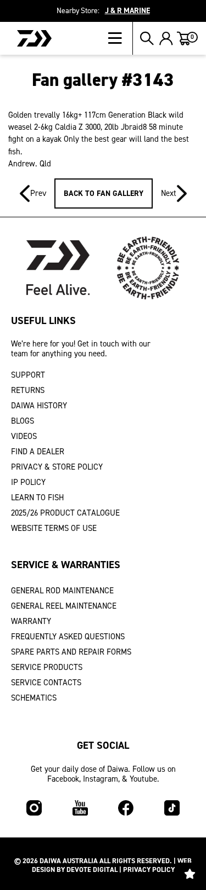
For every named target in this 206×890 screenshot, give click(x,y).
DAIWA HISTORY (39, 405)
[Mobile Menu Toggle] (120, 38)
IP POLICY (28, 482)
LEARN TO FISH (37, 497)
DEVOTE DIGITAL (92, 869)
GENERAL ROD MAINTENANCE (62, 590)
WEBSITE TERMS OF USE (54, 528)
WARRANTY (31, 621)
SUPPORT (28, 374)
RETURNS (27, 390)
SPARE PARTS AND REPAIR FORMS (71, 651)
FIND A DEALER (37, 451)
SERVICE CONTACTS (46, 682)
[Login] (166, 38)
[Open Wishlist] (190, 874)
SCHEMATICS (34, 697)
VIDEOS (24, 436)
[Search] (147, 38)
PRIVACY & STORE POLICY (57, 466)
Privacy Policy (149, 869)
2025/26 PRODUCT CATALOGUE (65, 512)
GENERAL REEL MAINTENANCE (63, 605)
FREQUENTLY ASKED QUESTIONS (68, 636)
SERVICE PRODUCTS (46, 667)
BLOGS (22, 420)
